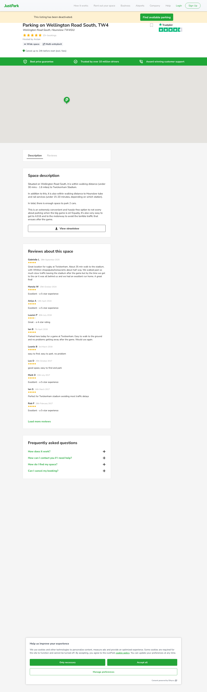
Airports (140, 5)
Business (125, 5)
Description (35, 155)
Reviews (52, 155)
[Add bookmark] (151, 25)
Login (179, 5)
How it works (81, 5)
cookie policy (123, 652)
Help (168, 5)
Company (155, 5)
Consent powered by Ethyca (163, 680)
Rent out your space (104, 5)
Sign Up (193, 5)
